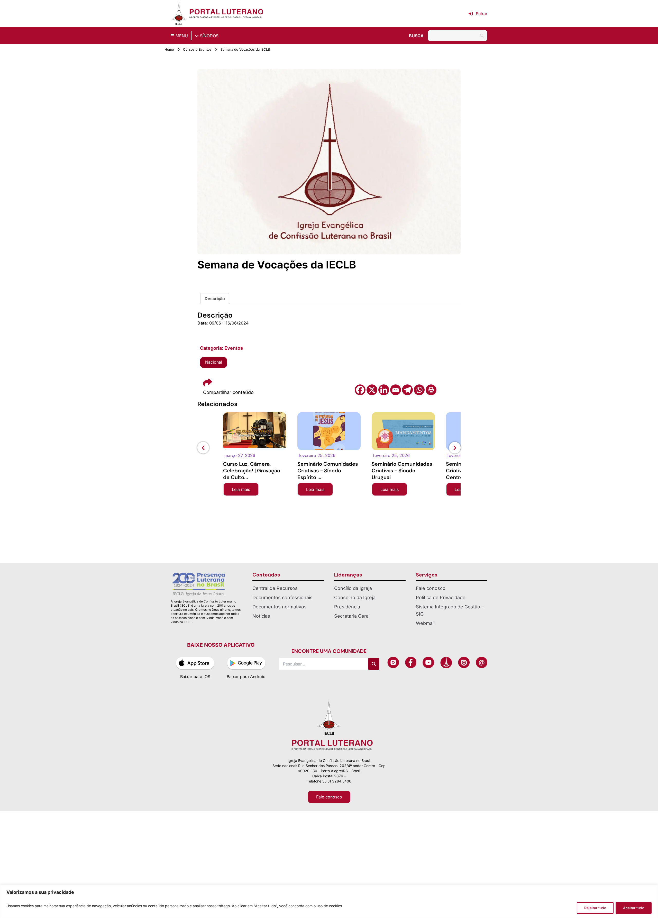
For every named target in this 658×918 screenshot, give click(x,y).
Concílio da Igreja (353, 588)
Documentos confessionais (282, 597)
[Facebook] (360, 389)
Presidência (347, 606)
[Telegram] (407, 389)
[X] (372, 389)
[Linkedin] (383, 389)
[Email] (395, 389)
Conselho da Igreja (355, 597)
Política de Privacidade (440, 597)
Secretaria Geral (352, 616)
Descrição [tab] (215, 298)
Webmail (425, 623)
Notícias (261, 616)
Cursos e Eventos (197, 49)
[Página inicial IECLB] (179, 13)
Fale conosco (430, 588)
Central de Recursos (275, 588)
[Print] (431, 389)
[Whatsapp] (419, 389)
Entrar (481, 13)
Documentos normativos (279, 606)
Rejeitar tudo (595, 908)
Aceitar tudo (633, 908)
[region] (329, 901)
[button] (203, 447)
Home (169, 49)
